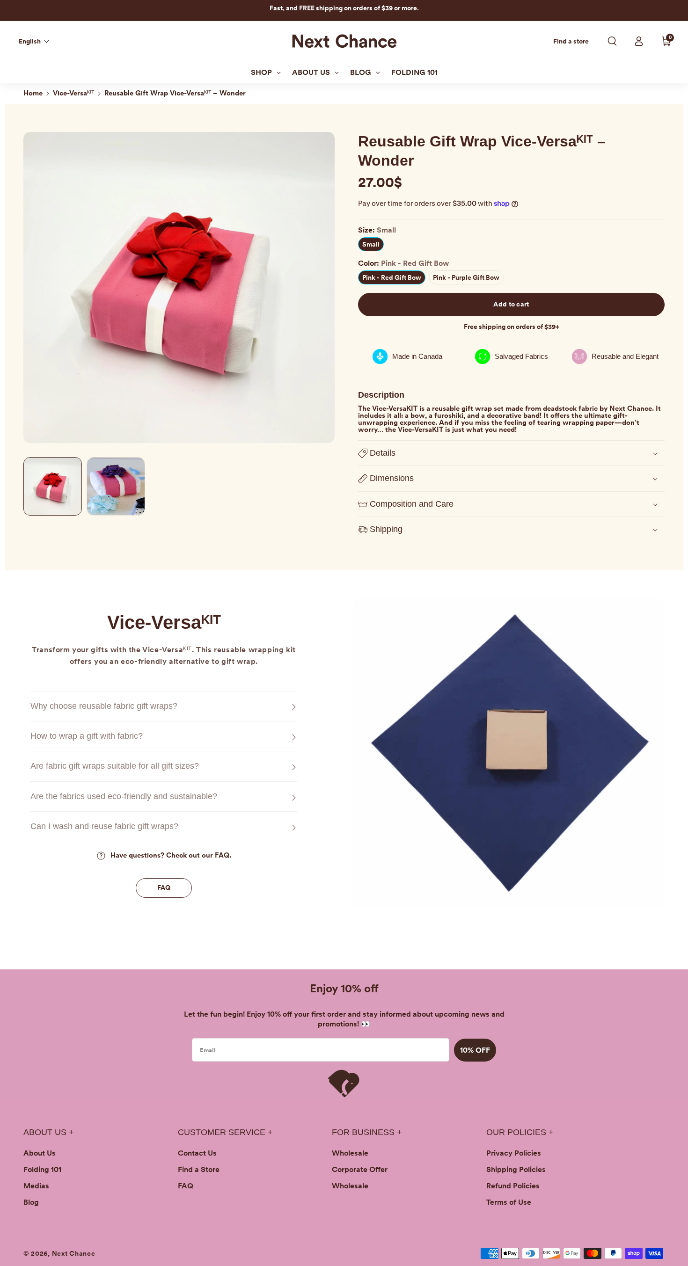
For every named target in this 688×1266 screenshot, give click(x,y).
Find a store (571, 41)
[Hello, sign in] (639, 41)
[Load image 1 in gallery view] (52, 486)
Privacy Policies (513, 1153)
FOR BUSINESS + (367, 1132)
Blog (31, 1202)
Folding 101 (42, 1169)
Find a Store (199, 1169)
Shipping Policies (516, 1169)
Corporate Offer (360, 1169)
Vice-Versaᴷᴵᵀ (73, 93)
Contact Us (197, 1153)
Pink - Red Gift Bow (393, 278)
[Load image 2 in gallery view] (116, 486)
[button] (34, 41)
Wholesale (350, 1153)
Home (33, 93)
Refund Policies (513, 1185)
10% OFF (475, 1050)
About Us (39, 1153)
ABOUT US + (48, 1132)
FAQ (164, 887)
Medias (36, 1185)
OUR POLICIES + (520, 1132)
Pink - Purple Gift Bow (468, 278)
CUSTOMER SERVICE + (225, 1132)
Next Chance (73, 1253)
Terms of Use (508, 1202)
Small (371, 244)
